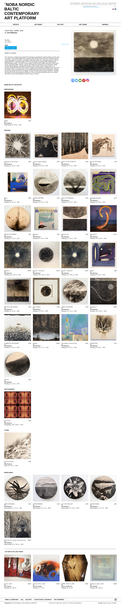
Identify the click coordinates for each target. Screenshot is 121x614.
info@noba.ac (78, 603)
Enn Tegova (7, 586)
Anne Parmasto (37, 586)
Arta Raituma (12, 33)
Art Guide (83, 24)
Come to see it (65, 44)
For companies (59, 599)
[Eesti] (115, 9)
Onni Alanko (93, 586)
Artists (16, 24)
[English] (113, 9)
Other (5, 465)
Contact (99, 3)
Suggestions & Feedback (43, 599)
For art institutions (86, 3)
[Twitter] (76, 80)
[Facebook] (72, 80)
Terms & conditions (11, 599)
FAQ (22, 599)
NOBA (94, 3)
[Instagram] (87, 80)
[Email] (80, 80)
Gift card (104, 3)
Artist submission (75, 3)
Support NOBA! (112, 3)
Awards (105, 24)
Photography (7, 424)
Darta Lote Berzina (66, 586)
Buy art (60, 24)
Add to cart (10, 48)
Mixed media (7, 508)
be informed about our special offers (91, 7)
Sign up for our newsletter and (90, 6)
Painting (7, 40)
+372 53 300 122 (70, 603)
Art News (38, 24)
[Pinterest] (83, 80)
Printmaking (7, 125)
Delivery (29, 599)
